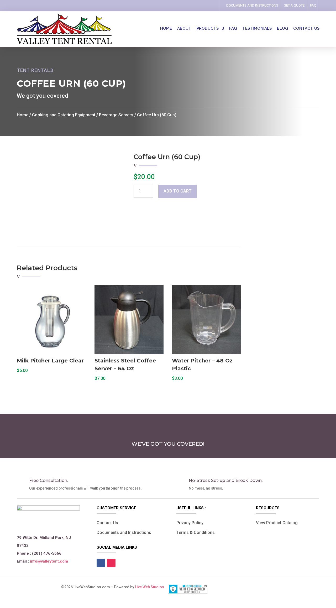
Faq (313, 5)
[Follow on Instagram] (210, 5)
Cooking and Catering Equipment (63, 114)
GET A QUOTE (294, 5)
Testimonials (257, 29)
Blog (282, 29)
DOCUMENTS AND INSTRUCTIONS (252, 5)
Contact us (306, 29)
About (184, 29)
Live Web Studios (151, 587)
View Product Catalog (277, 522)
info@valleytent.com (49, 561)
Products (208, 29)
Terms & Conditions (195, 532)
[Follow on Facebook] (203, 5)
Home (166, 29)
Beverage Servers (116, 114)
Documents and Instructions (124, 532)
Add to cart (178, 191)
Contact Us (107, 522)
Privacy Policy (189, 522)
